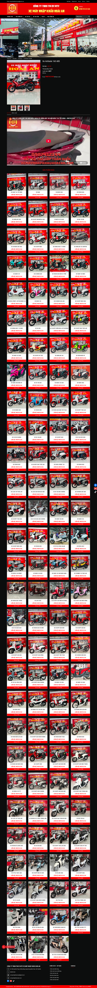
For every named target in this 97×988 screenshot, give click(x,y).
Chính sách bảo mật (54, 973)
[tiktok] (14, 981)
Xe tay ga (27, 16)
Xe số (43, 16)
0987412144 (84, 9)
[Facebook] (8, 981)
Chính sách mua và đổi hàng (55, 971)
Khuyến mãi (74, 1)
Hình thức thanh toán (54, 975)
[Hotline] (3, 946)
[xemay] (48, 37)
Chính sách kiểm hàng (54, 969)
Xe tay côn (36, 16)
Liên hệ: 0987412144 (16, 194)
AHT (51, 986)
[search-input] (83, 16)
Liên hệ (87, 1)
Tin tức (79, 1)
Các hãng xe (19, 16)
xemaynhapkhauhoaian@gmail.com (17, 1)
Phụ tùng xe (50, 16)
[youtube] (11, 981)
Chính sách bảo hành (54, 979)
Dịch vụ (83, 1)
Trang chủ (10, 16)
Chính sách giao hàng (54, 977)
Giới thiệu (69, 1)
